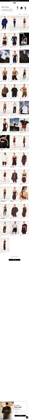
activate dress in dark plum (4, 183)
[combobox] (20, 414)
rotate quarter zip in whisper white (4, 166)
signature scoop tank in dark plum (13, 200)
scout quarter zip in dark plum (23, 166)
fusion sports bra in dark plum (23, 200)
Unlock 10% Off (20, 415)
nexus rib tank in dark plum (13, 166)
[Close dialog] (26, 402)
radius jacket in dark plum (13, 183)
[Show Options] (25, 414)
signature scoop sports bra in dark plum (23, 183)
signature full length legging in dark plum (4, 200)
